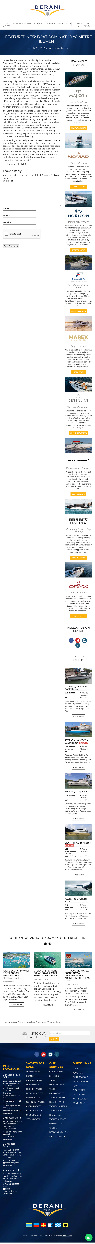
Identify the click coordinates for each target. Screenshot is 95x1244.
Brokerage (18, 23)
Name (7, 208)
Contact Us (77, 24)
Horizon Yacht (34, 1089)
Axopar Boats (33, 1106)
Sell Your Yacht (58, 1136)
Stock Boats (33, 1119)
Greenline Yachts (35, 1102)
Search (88, 26)
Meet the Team (81, 1081)
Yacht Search (80, 1099)
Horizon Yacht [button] (78, 250)
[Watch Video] (88, 672)
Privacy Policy (67, 1235)
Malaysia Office (12, 1117)
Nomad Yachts (34, 1085)
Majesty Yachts (34, 1080)
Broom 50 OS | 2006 (76, 791)
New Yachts (6, 24)
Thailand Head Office (11, 1076)
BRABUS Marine (34, 1110)
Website (7, 222)
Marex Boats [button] (78, 372)
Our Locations (80, 1077)
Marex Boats (33, 1098)
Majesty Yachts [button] (78, 128)
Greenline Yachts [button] (78, 433)
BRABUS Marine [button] (78, 558)
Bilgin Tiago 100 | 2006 (78, 843)
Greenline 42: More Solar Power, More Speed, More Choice (46, 973)
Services (43, 23)
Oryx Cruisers (33, 1115)
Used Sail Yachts (58, 1132)
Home (6, 1022)
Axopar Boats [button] (78, 494)
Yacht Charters (58, 1106)
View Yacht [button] (79, 716)
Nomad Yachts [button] (78, 187)
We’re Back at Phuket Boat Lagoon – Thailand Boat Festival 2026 (16, 974)
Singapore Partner (9, 1145)
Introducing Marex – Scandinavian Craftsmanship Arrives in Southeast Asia (78, 975)
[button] (89, 1237)
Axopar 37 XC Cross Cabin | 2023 (76, 741)
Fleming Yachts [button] (78, 311)
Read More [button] (17, 1005)
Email (6, 215)
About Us (78, 1073)
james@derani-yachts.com (9, 1137)
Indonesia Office (13, 1169)
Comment (8, 180)
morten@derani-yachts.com (10, 1192)
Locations (56, 23)
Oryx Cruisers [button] (78, 616)
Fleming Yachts (34, 1093)
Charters (31, 23)
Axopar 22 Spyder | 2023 (76, 900)
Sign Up (54, 1039)
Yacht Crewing (57, 1098)
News (66, 23)
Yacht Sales (56, 1110)
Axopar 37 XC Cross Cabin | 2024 (76, 687)
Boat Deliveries (57, 1102)
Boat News (54, 48)
